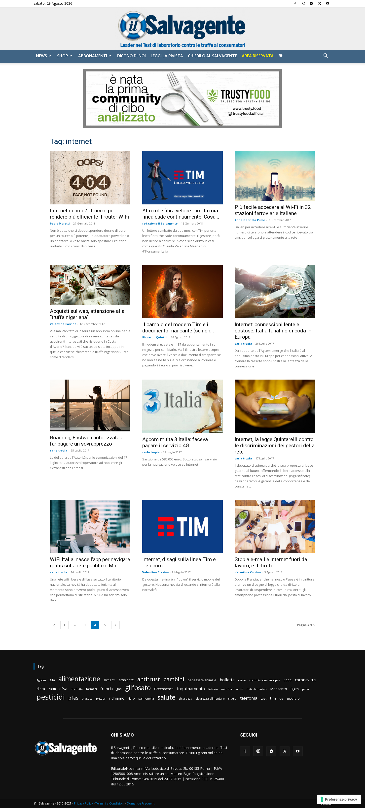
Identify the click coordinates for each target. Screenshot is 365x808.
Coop (288, 680)
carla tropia (243, 343)
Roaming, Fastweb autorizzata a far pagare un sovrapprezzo (86, 441)
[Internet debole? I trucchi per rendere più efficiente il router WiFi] (90, 177)
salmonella (146, 698)
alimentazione (79, 678)
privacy (100, 698)
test (263, 698)
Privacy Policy (83, 803)
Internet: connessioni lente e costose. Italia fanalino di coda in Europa (273, 331)
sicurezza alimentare (210, 698)
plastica (87, 698)
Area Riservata (258, 56)
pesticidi (50, 697)
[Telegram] (311, 3)
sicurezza (185, 698)
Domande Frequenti (141, 803)
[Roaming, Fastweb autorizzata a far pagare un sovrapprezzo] (90, 405)
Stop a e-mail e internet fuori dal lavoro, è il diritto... (272, 562)
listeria (213, 689)
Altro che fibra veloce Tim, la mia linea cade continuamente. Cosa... (180, 214)
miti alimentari (257, 689)
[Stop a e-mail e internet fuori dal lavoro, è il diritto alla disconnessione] (275, 526)
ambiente (126, 680)
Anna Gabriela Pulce (250, 220)
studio (232, 698)
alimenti (109, 680)
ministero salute (232, 689)
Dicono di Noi (131, 56)
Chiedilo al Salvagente (212, 56)
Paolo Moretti (60, 223)
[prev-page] (54, 625)
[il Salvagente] (182, 28)
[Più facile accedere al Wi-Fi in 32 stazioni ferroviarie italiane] (275, 176)
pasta (305, 689)
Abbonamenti (92, 56)
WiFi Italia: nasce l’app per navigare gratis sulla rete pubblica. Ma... (90, 562)
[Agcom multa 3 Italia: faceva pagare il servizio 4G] (182, 406)
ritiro (131, 698)
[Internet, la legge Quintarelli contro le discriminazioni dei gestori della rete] (275, 406)
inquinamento (191, 688)
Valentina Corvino (63, 324)
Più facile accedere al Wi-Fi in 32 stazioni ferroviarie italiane (273, 210)
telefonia (248, 698)
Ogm (295, 688)
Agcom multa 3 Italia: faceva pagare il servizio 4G (175, 442)
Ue (281, 698)
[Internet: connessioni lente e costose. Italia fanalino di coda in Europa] (275, 291)
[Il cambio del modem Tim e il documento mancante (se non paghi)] (182, 291)
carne (242, 680)
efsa (63, 688)
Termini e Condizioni (109, 803)
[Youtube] (327, 3)
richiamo (116, 698)
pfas (73, 698)
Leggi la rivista (167, 56)
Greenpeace (164, 688)
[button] (325, 56)
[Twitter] (319, 3)
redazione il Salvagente (160, 223)
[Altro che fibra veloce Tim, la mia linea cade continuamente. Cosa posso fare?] (182, 177)
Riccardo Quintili (154, 337)
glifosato (138, 687)
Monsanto (278, 688)
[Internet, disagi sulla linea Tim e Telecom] (182, 526)
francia (106, 688)
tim (273, 698)
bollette (227, 679)
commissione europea (264, 680)
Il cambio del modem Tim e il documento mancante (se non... (178, 328)
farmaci (91, 689)
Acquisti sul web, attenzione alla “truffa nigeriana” (87, 314)
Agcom (41, 680)
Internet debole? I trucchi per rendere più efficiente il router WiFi (89, 214)
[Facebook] (295, 3)
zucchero (293, 698)
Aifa (52, 680)
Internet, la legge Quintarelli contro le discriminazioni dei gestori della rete (275, 445)
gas (119, 689)
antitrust (148, 679)
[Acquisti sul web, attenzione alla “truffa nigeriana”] (90, 285)
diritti (52, 689)
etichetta (77, 689)
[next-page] (115, 625)
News (41, 56)
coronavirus (305, 679)
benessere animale (202, 680)
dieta (40, 688)
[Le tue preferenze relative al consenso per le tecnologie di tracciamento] (339, 799)
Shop (62, 56)
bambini (173, 679)
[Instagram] (303, 3)
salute (166, 697)
